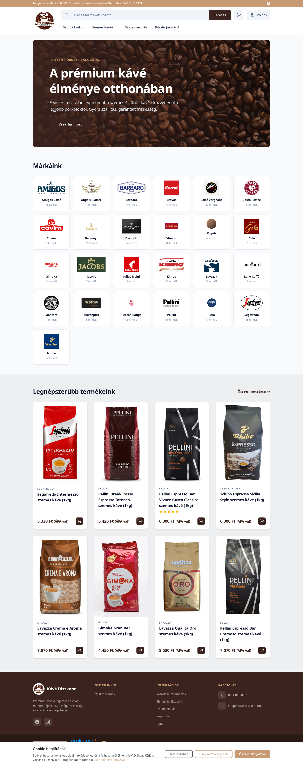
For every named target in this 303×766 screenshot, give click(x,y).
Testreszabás (178, 754)
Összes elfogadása (252, 754)
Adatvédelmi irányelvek (111, 759)
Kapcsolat (163, 716)
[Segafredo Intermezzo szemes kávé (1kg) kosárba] (79, 521)
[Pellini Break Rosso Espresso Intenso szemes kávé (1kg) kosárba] (140, 521)
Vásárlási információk (171, 694)
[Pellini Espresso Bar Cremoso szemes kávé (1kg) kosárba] (262, 650)
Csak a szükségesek (213, 754)
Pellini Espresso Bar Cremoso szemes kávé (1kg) (240, 634)
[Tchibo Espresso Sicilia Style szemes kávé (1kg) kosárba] (262, 521)
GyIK (159, 724)
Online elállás (165, 709)
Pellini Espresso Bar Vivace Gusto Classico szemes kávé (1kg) (178, 500)
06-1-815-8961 (132, 3)
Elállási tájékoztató (169, 701)
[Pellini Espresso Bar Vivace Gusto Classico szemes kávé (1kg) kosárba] (201, 521)
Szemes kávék (103, 27)
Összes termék (136, 27)
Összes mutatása (252, 391)
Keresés (220, 15)
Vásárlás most (70, 124)
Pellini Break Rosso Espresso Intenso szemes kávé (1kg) (115, 500)
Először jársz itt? (167, 27)
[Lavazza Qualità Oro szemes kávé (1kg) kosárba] (201, 650)
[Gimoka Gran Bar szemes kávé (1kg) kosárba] (140, 650)
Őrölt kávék (72, 27)
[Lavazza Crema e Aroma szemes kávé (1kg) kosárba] (79, 650)
